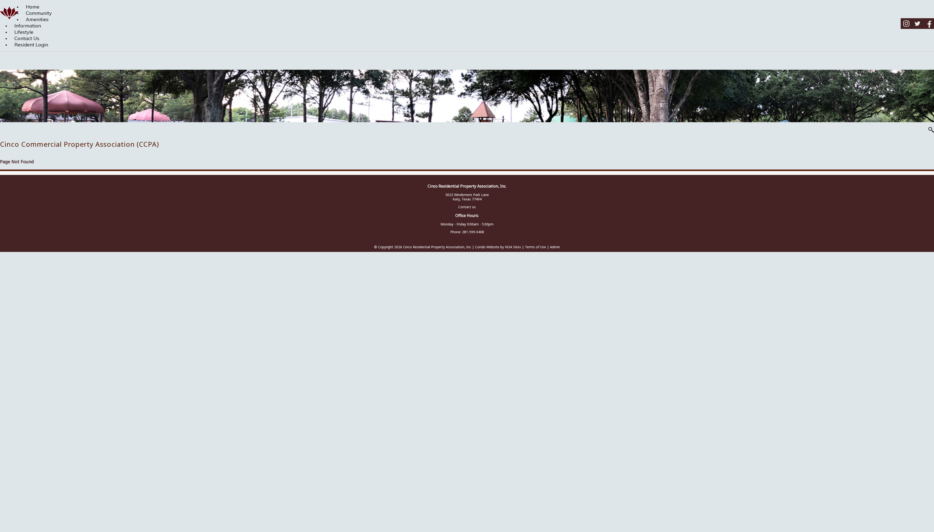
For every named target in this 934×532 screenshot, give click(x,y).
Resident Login (31, 45)
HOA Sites (513, 247)
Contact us (467, 207)
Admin (555, 247)
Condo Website (487, 247)
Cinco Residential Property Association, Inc (437, 247)
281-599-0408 (473, 232)
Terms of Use (535, 247)
